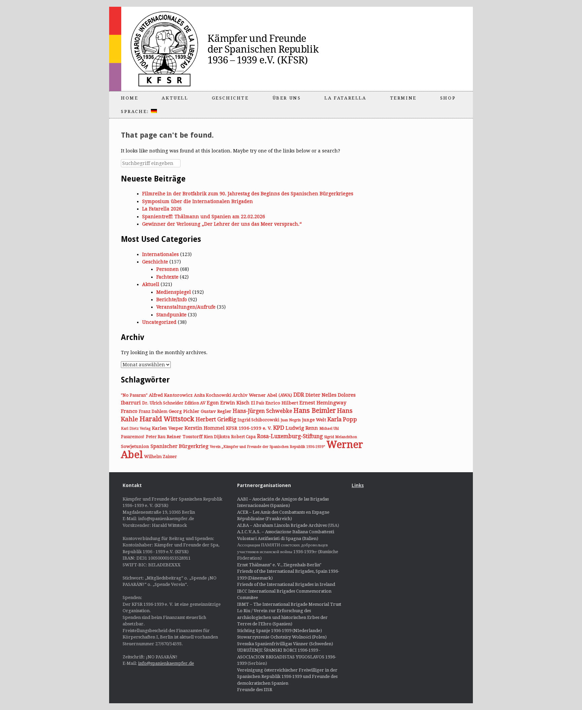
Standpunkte (171, 314)
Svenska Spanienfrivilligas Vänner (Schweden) (285, 643)
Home (129, 98)
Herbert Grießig (216, 419)
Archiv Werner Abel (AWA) (262, 395)
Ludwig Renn (302, 428)
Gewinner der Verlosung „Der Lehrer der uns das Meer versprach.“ (222, 224)
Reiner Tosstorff (184, 436)
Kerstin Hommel (205, 428)
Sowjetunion (135, 446)
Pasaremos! (132, 436)
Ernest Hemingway (322, 403)
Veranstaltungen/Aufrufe (186, 307)
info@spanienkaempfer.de (166, 663)
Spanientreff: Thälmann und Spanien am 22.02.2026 (203, 216)
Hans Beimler (314, 411)
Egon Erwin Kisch (228, 403)
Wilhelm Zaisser (160, 456)
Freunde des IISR (254, 689)
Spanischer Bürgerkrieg (179, 446)
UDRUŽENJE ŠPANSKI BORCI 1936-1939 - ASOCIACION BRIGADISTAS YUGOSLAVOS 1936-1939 (286, 657)
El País (257, 403)
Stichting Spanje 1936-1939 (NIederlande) (279, 630)
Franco (129, 411)
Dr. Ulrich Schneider (162, 403)
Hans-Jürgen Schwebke (262, 411)
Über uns (286, 98)
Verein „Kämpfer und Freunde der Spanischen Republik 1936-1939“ (267, 447)
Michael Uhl (329, 428)
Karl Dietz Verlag (136, 428)
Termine (403, 98)
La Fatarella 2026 (162, 208)
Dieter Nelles (320, 395)
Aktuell (175, 98)
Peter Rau (155, 436)
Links (358, 485)
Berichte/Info (171, 299)
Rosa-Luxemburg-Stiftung (290, 436)
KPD (278, 427)
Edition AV (195, 403)
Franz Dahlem (153, 411)
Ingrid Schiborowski (258, 420)
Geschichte (230, 98)
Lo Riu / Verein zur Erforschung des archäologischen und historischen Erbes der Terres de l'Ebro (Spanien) (282, 617)
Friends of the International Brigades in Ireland (286, 584)
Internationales (160, 254)
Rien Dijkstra (217, 436)
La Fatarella (345, 98)
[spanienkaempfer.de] (229, 49)
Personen (167, 269)
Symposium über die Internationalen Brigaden (197, 201)
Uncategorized (159, 322)
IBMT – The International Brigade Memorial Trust (289, 604)
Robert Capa (243, 436)
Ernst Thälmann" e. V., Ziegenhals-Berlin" (279, 564)
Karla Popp (342, 419)
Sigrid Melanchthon (340, 437)
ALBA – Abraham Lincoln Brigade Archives (282, 525)
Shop (448, 98)
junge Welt (314, 419)
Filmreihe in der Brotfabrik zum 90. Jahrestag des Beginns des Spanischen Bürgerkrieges (247, 193)
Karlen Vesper (167, 428)
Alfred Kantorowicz (171, 395)
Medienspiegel (173, 292)
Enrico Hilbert (281, 402)
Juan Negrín (291, 420)
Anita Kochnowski (212, 395)
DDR (298, 395)
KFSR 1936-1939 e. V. (249, 428)
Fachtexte (167, 277)
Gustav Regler (216, 411)
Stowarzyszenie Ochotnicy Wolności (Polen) (282, 637)
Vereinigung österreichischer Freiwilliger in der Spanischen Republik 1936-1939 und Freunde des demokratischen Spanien (287, 677)
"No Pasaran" (134, 395)
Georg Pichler (184, 411)
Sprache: (136, 111)
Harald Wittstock (166, 419)
